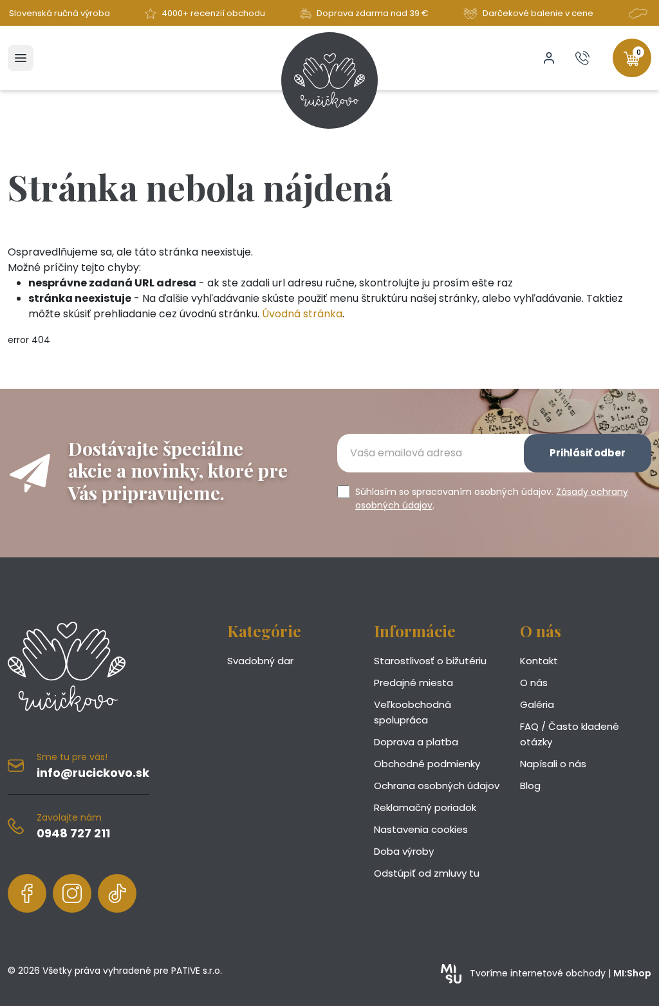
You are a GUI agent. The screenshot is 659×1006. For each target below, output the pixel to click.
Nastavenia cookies (421, 829)
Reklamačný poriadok (425, 807)
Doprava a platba (416, 742)
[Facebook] (27, 893)
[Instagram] (72, 893)
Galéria (537, 704)
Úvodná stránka (302, 313)
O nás (534, 682)
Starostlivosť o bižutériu (430, 660)
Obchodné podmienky (427, 763)
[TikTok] (117, 893)
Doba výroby (404, 851)
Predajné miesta (413, 682)
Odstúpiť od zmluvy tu (426, 873)
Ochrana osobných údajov (436, 785)
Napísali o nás (553, 763)
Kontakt (539, 660)
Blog (530, 785)
